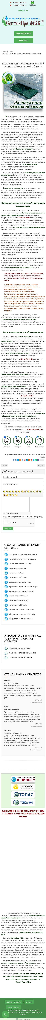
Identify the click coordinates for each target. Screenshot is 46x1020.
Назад (4, 466)
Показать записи (36, 702)
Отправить (8, 529)
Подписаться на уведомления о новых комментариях (22, 517)
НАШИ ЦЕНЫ (23, 40)
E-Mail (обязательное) (10, 484)
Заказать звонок (23, 34)
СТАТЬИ (11, 51)
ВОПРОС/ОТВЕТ (13, 1007)
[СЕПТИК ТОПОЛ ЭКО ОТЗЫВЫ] (23, 802)
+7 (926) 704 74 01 (19, 2)
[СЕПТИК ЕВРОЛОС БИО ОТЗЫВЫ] (23, 787)
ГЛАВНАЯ (3, 51)
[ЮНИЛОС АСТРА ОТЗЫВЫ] (23, 779)
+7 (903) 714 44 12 (19, 5)
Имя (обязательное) (10, 477)
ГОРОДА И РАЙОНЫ (13, 1002)
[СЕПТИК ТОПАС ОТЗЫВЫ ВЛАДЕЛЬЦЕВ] (23, 794)
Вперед (41, 466)
